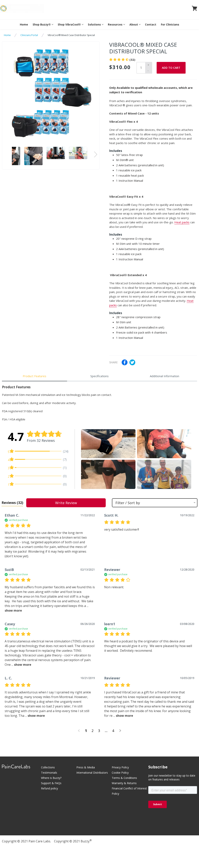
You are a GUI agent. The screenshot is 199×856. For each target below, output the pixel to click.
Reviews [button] (12, 502)
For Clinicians (170, 24)
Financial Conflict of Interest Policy (129, 790)
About (133, 24)
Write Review (66, 502)
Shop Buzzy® (42, 24)
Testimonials (49, 772)
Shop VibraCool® (69, 24)
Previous (16, 154)
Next (96, 154)
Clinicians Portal (29, 35)
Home (24, 24)
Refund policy (49, 788)
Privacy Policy (120, 767)
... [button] (21, 664)
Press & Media (85, 767)
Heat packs (181, 222)
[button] (108, 443)
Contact (150, 24)
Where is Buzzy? (51, 778)
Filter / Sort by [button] (127, 503)
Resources (115, 24)
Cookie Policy (120, 772)
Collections (48, 767)
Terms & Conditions (124, 778)
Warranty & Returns (124, 783)
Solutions (94, 24)
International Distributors (92, 772)
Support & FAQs (51, 783)
